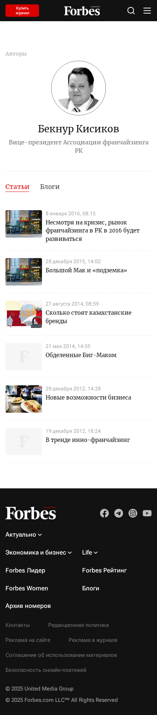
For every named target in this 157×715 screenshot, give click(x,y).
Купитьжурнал (22, 10)
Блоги (50, 187)
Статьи (17, 187)
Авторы (16, 53)
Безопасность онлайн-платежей (45, 670)
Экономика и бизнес (35, 552)
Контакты (17, 625)
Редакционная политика (78, 625)
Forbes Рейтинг (104, 570)
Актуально (20, 534)
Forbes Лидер (25, 570)
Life (87, 552)
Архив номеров (28, 605)
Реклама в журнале (93, 640)
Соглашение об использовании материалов (61, 655)
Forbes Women (26, 588)
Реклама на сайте (27, 640)
